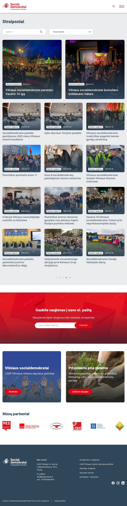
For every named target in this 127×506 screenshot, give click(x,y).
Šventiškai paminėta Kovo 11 (19, 175)
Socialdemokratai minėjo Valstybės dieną (101, 260)
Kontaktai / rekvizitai (89, 477)
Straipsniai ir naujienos (90, 459)
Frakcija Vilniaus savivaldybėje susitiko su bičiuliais (21, 218)
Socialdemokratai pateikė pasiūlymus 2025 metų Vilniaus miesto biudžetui (21, 136)
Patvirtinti (83, 325)
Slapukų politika (59, 501)
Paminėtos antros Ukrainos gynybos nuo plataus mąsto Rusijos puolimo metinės (61, 220)
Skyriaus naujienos (13, 84)
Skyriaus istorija (87, 472)
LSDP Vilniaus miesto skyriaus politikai (96, 464)
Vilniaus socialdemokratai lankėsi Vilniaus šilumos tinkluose (102, 178)
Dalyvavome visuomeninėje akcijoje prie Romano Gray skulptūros (60, 262)
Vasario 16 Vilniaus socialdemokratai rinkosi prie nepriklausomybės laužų (104, 220)
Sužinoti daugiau (80, 391)
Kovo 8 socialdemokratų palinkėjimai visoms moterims (62, 176)
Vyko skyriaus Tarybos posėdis (62, 133)
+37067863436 (47, 479)
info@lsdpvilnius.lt (45, 476)
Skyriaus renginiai (87, 468)
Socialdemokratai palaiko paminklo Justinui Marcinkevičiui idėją (17, 262)
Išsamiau (13, 391)
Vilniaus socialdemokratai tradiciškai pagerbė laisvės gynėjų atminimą (102, 136)
